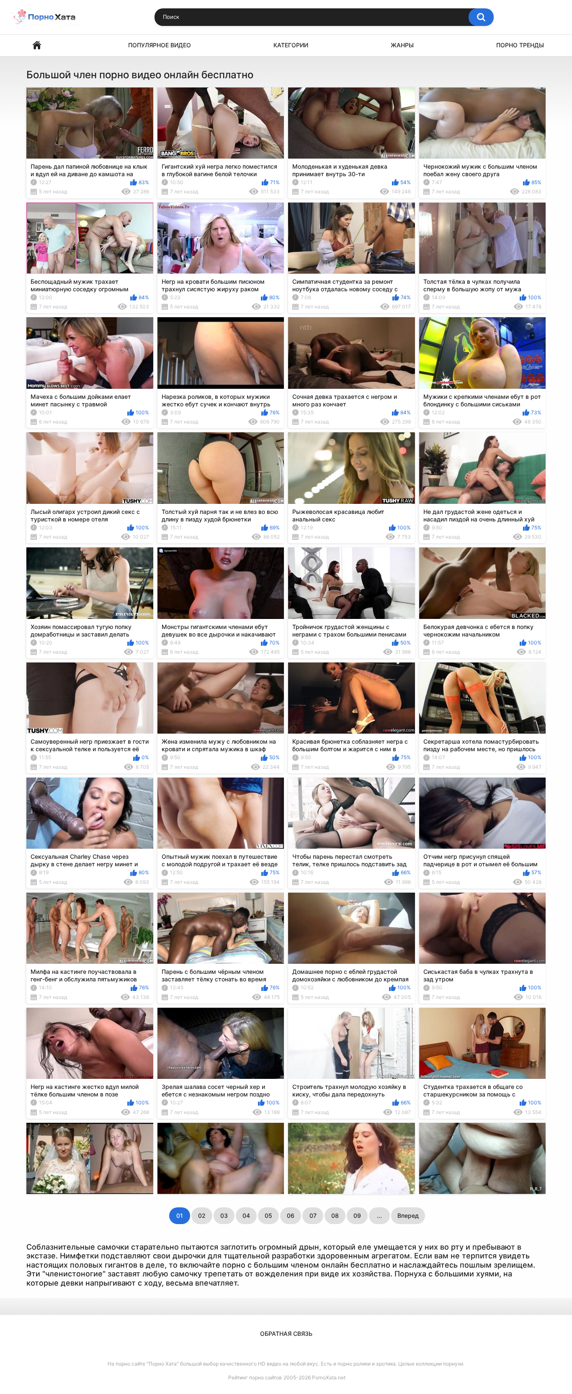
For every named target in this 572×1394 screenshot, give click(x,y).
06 (290, 1215)
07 (313, 1215)
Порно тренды (520, 45)
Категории (290, 45)
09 (357, 1215)
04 (246, 1215)
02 (202, 1215)
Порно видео (36, 45)
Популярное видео (159, 45)
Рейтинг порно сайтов (255, 1377)
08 (335, 1215)
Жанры (402, 45)
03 (224, 1215)
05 (268, 1215)
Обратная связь (286, 1333)
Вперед (408, 1215)
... (379, 1215)
